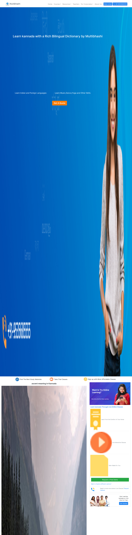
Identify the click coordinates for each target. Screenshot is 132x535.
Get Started (123, 503)
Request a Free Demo (110, 480)
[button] (57, 4)
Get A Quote (59, 103)
